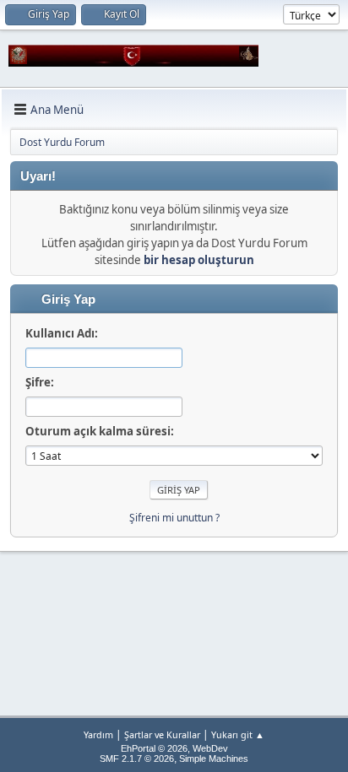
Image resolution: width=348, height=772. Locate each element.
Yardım (98, 734)
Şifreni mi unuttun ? (174, 517)
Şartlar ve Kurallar (162, 734)
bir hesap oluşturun (199, 259)
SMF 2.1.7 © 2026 (137, 758)
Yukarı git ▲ (237, 734)
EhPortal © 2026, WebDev (174, 748)
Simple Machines (213, 758)
